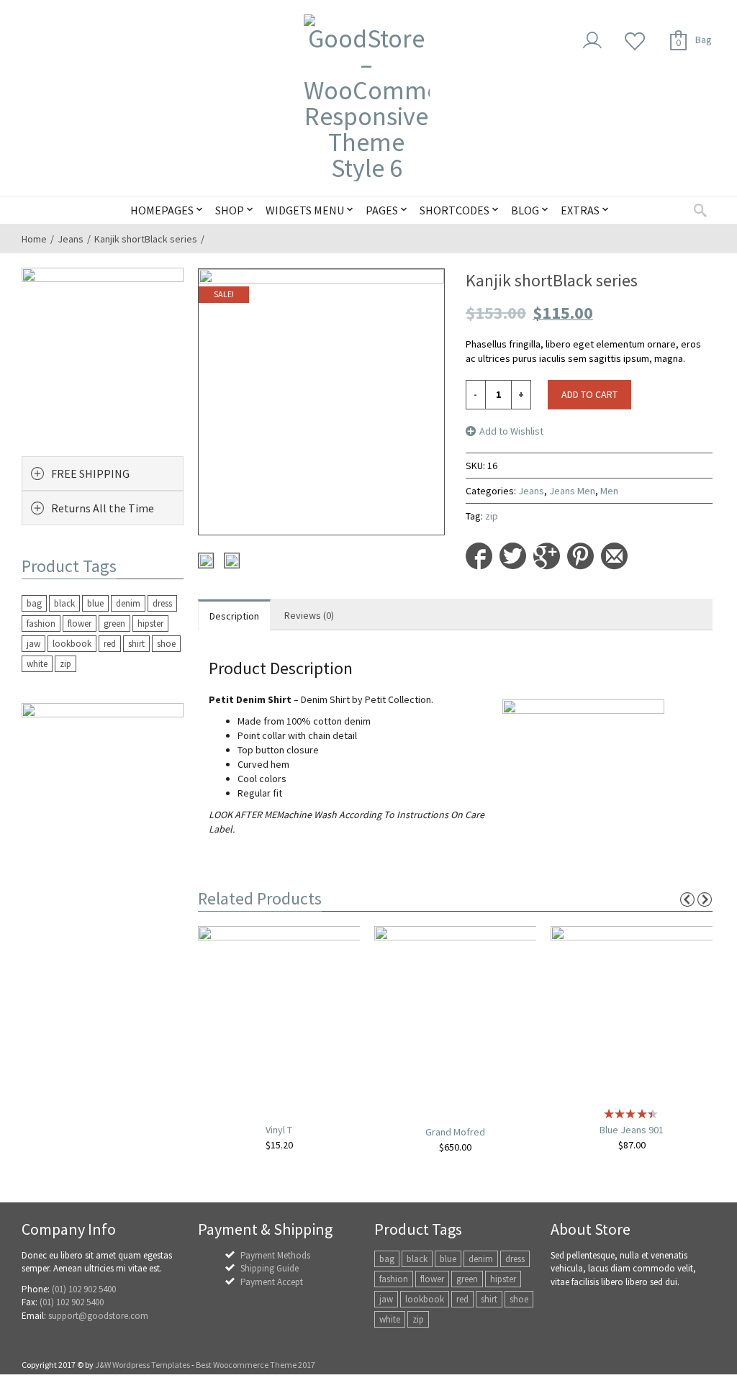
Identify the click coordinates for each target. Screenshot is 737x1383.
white (37, 664)
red (110, 644)
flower (79, 623)
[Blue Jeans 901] (633, 1013)
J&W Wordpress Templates (142, 1364)
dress (162, 603)
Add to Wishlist (511, 431)
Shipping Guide (269, 1268)
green (114, 623)
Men (609, 490)
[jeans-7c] (232, 560)
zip (491, 515)
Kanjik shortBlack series (145, 238)
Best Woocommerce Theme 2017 (255, 1364)
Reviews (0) (309, 615)
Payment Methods (275, 1255)
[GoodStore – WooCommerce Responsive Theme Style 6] (367, 97)
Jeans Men (572, 490)
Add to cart (589, 394)
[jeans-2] (206, 560)
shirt (136, 644)
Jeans (70, 238)
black (64, 603)
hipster (150, 623)
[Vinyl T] (280, 1013)
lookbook (72, 644)
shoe (166, 644)
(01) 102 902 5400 (84, 1289)
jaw (33, 644)
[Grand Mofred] (456, 1013)
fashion (41, 623)
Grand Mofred (455, 1131)
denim (128, 603)
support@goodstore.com (98, 1316)
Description (234, 615)
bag (34, 603)
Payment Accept (271, 1282)
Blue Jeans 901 (632, 1129)
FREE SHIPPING (90, 473)
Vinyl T (279, 1129)
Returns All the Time (102, 508)
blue (95, 603)
